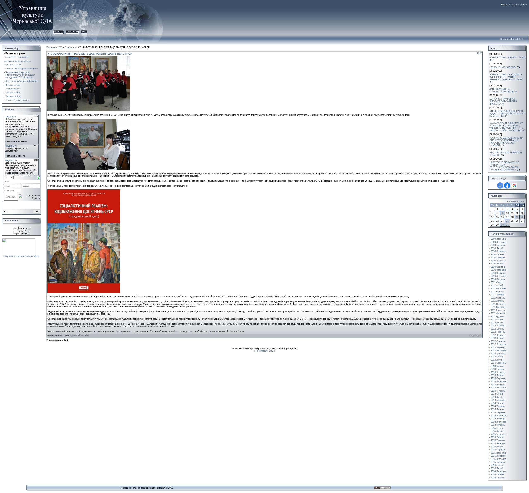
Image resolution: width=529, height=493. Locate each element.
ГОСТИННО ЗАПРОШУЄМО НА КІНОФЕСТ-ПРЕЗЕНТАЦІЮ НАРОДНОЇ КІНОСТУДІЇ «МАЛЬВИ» (506, 141)
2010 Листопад (498, 276)
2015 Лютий (497, 431)
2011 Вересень (498, 307)
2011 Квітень (497, 291)
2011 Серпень (498, 304)
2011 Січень (497, 282)
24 (507, 221)
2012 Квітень (497, 328)
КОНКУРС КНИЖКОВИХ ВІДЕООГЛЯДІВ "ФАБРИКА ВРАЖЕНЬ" (503, 101)
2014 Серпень (498, 412)
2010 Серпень (498, 267)
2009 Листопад (498, 242)
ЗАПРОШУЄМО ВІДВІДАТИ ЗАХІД (507, 57)
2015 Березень (498, 434)
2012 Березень (498, 325)
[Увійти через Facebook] (507, 185)
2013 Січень (497, 356)
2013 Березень (498, 363)
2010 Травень (498, 257)
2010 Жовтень (498, 273)
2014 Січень (497, 394)
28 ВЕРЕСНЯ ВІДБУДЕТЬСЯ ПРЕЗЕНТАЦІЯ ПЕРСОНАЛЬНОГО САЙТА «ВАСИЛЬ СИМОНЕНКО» (504, 166)
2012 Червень (498, 335)
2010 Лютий (497, 248)
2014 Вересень (498, 415)
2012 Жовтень (498, 347)
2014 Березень (498, 400)
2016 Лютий (497, 468)
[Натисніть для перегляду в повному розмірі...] (88, 57)
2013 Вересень (498, 381)
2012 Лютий (497, 322)
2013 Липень (497, 375)
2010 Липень (497, 263)
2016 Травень (498, 477)
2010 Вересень (498, 270)
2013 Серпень (498, 378)
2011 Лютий (497, 285)
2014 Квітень (497, 403)
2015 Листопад (498, 459)
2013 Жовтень (498, 384)
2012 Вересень (498, 344)
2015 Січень (497, 428)
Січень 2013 (515, 201)
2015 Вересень (498, 452)
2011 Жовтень (498, 310)
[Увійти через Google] (514, 185)
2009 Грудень (498, 245)
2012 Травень (498, 332)
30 (502, 225)
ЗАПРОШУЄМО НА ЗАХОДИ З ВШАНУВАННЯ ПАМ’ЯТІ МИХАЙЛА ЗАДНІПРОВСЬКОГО (506, 77)
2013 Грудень (498, 390)
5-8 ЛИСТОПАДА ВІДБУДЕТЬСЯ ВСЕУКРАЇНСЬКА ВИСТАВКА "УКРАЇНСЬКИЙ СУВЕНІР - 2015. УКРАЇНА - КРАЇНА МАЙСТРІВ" (506, 127)
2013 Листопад (498, 387)
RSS (520, 39)
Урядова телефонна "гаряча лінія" (21, 256)
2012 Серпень (498, 341)
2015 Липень (497, 446)
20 (522, 217)
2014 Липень (497, 409)
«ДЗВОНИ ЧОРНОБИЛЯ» (502, 67)
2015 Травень (498, 440)
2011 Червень (498, 298)
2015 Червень (498, 443)
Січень (68, 47)
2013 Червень (498, 372)
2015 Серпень (498, 449)
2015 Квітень (497, 437)
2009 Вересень (498, 239)
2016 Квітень (497, 474)
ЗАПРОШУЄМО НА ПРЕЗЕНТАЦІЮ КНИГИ (501, 90)
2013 (59, 47)
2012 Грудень (498, 353)
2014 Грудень (498, 425)
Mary (72, 335)
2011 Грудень (498, 316)
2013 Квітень (497, 366)
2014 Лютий (497, 397)
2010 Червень (498, 260)
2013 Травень (498, 369)
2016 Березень (498, 471)
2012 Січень (497, 319)
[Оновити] (38, 177)
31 (507, 225)
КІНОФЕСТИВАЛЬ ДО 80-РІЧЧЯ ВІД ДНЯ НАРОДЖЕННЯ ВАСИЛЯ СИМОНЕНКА (507, 113)
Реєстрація (72, 31)
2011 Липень (497, 301)
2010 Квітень (497, 254)
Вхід (84, 31)
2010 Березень (498, 251)
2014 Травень (498, 406)
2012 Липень (497, 338)
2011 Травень (498, 294)
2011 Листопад (498, 313)
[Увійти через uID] (500, 185)
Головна (58, 31)
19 (517, 217)
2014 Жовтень (498, 418)
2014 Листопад (498, 421)
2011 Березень (498, 288)
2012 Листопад (498, 350)
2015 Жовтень (498, 456)
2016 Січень (497, 465)
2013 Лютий (497, 359)
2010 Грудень (498, 279)
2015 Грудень (498, 462)
